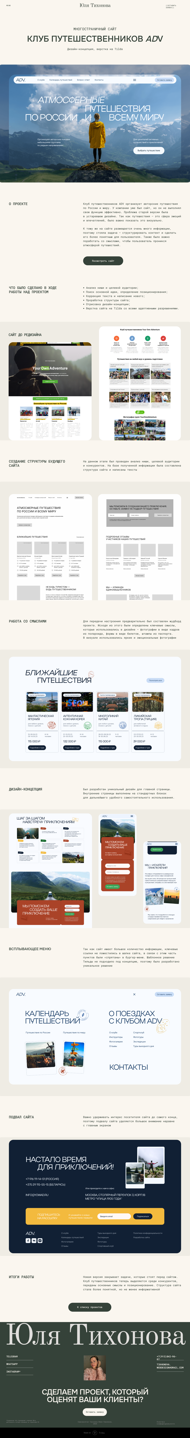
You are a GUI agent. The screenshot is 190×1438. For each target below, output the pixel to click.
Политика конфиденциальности (166, 1423)
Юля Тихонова (95, 5)
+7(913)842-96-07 (166, 1358)
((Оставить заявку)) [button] (171, 6)
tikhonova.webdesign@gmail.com (170, 1366)
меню (8, 5)
